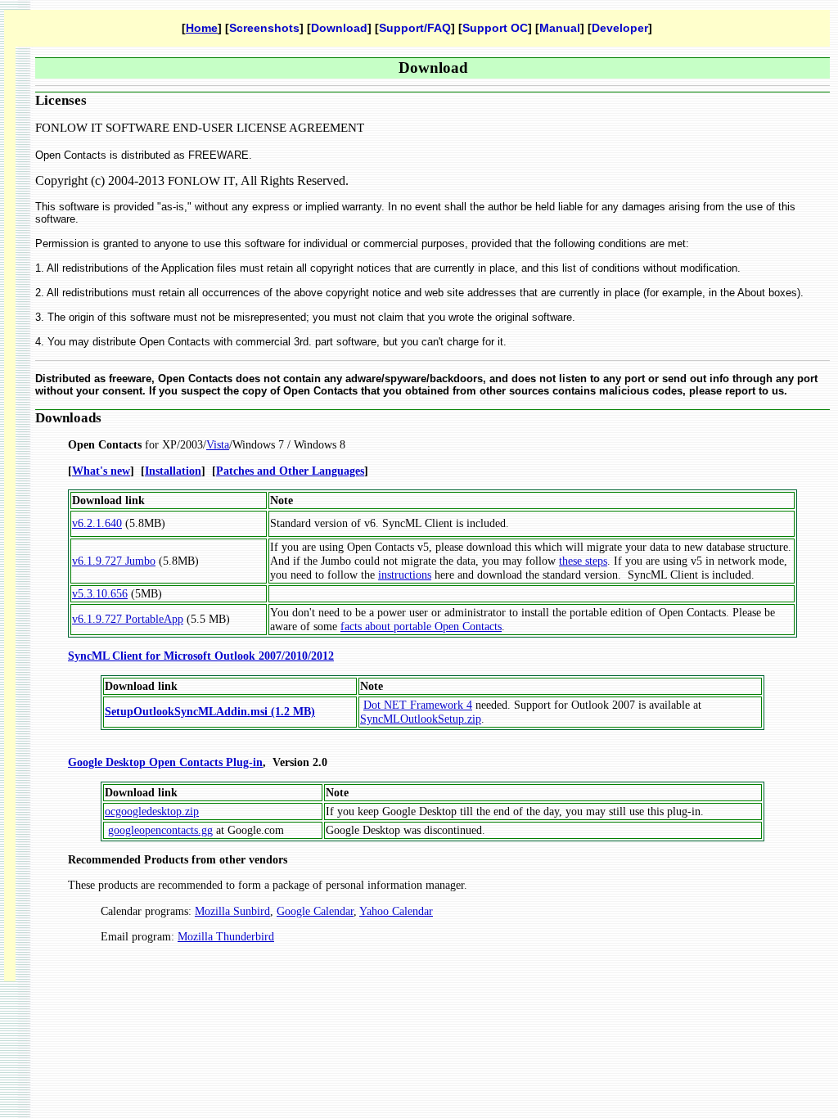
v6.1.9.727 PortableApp (127, 618)
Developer (620, 27)
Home (202, 27)
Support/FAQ (415, 27)
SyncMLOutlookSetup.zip (420, 718)
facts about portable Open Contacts (421, 626)
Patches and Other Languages (290, 470)
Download (339, 27)
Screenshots (264, 27)
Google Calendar (315, 910)
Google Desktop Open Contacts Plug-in (165, 762)
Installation (173, 470)
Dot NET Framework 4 (417, 704)
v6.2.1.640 (97, 523)
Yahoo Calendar (396, 910)
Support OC (495, 27)
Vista (217, 444)
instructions (404, 574)
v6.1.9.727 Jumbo (113, 560)
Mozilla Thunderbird (226, 936)
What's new (101, 470)
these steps (583, 560)
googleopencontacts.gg (160, 829)
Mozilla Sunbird (232, 910)
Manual (559, 27)
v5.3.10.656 (100, 593)
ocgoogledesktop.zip (152, 811)
